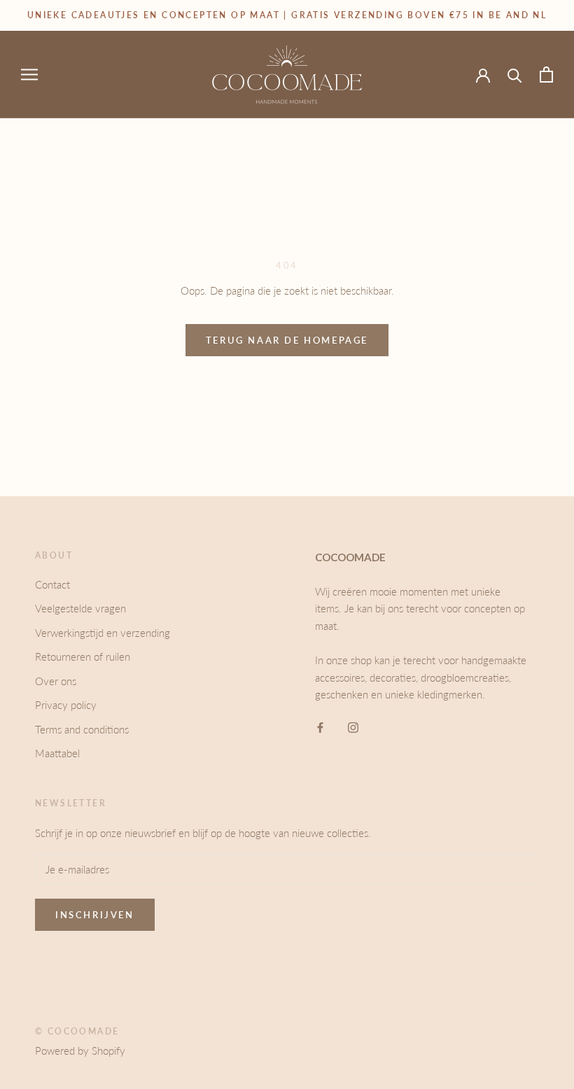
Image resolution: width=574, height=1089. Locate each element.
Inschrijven (94, 914)
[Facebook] (320, 726)
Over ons (55, 681)
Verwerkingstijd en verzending (102, 632)
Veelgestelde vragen (80, 608)
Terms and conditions (82, 729)
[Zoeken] (514, 74)
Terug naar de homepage (287, 340)
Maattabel (57, 753)
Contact (52, 584)
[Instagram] (353, 726)
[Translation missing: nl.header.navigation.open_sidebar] (29, 74)
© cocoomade (77, 1031)
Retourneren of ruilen (82, 656)
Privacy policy (66, 704)
